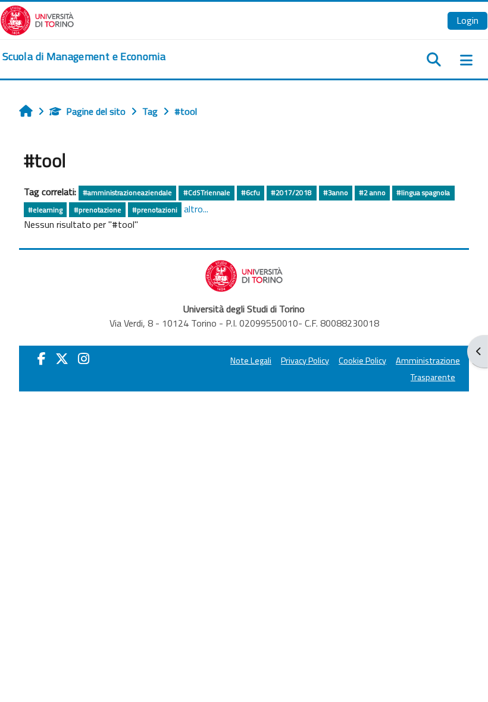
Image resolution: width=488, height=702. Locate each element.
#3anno (335, 192)
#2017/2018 (291, 192)
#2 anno (372, 192)
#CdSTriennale (206, 192)
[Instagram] (83, 359)
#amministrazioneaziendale (127, 192)
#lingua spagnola (423, 192)
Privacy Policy (305, 360)
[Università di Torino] (37, 19)
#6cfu (250, 192)
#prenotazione (97, 209)
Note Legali (250, 360)
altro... (196, 209)
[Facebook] (42, 359)
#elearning (45, 209)
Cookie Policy (362, 360)
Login (467, 20)
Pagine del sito (96, 111)
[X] (62, 359)
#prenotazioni (154, 209)
